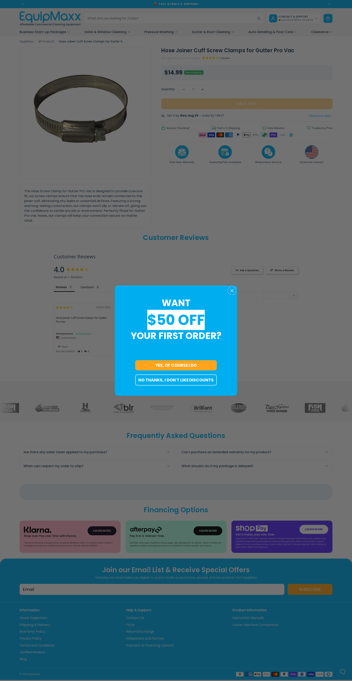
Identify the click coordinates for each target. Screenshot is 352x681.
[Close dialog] (231, 290)
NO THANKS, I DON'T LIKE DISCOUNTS (176, 380)
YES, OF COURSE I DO (176, 365)
